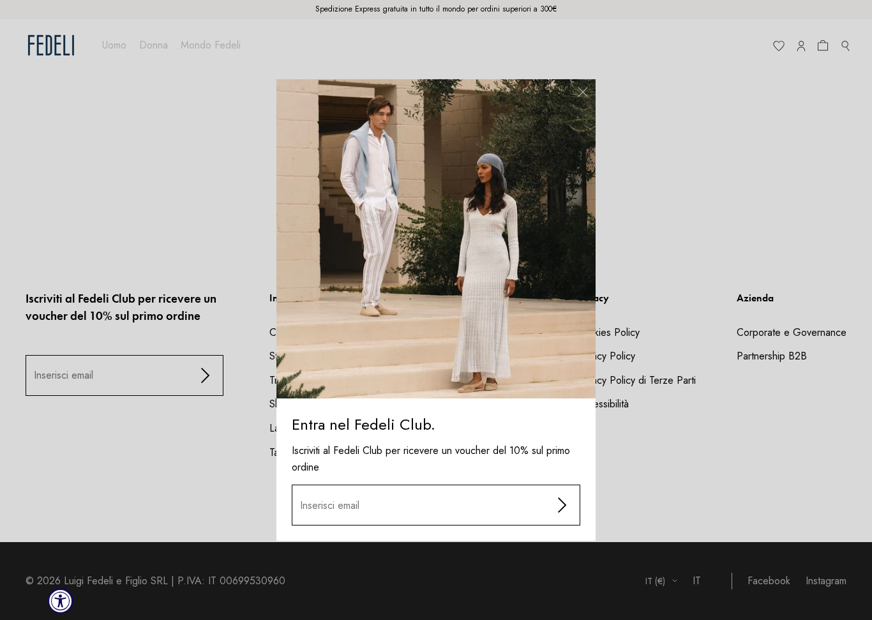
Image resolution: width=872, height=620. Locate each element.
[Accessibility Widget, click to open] (60, 601)
